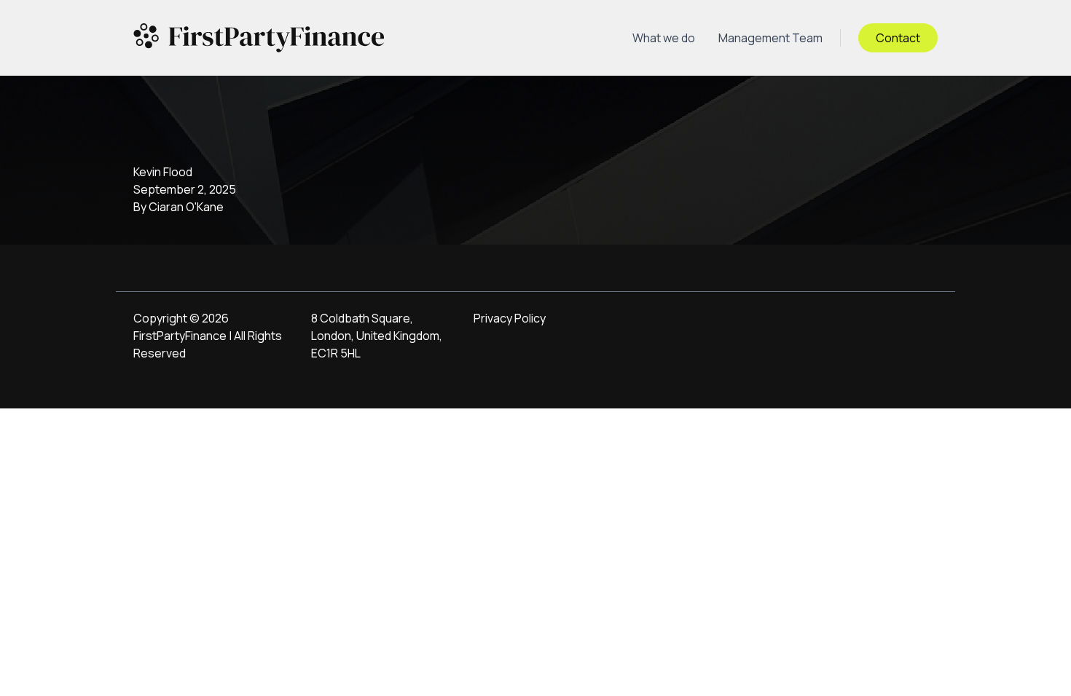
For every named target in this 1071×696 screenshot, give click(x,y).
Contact (898, 38)
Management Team (770, 38)
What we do (663, 38)
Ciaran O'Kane (186, 207)
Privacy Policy (510, 318)
